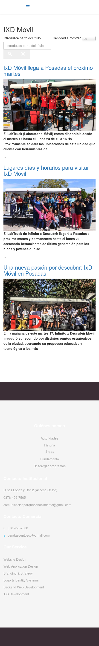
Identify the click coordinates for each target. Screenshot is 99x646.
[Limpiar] (23, 54)
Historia (49, 445)
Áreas (49, 452)
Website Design (14, 559)
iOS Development (16, 594)
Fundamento (49, 459)
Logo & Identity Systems (21, 580)
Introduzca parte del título (22, 38)
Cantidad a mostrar (67, 38)
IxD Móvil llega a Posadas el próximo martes (48, 70)
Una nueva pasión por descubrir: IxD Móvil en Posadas (47, 270)
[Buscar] (10, 54)
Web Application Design (20, 566)
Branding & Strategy (18, 573)
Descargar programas (50, 466)
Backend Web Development (23, 587)
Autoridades (49, 438)
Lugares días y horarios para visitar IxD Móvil (46, 170)
